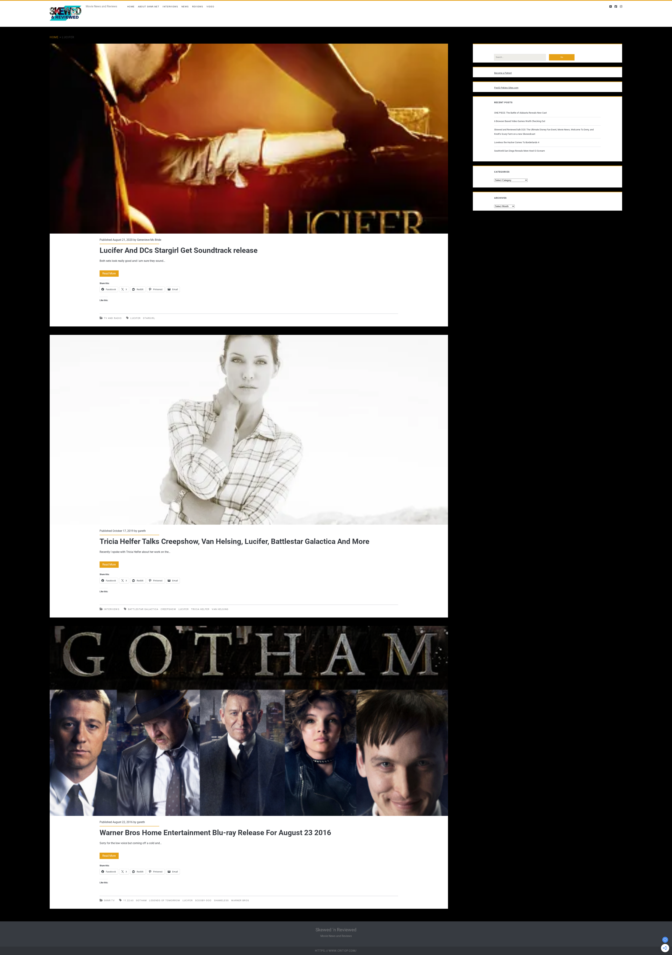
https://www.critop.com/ (336, 950)
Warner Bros (240, 900)
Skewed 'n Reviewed (336, 929)
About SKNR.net (148, 6)
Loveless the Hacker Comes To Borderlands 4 (516, 142)
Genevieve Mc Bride (149, 239)
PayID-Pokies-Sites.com (506, 87)
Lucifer (135, 318)
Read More (110, 274)
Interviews (170, 6)
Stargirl (149, 318)
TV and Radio (113, 318)
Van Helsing (220, 609)
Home (130, 6)
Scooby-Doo (203, 900)
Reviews (197, 6)
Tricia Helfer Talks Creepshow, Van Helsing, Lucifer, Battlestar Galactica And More (249, 430)
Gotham (141, 900)
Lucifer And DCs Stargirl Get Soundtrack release (249, 139)
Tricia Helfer (200, 609)
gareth (142, 531)
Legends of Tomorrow (164, 900)
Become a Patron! (503, 73)
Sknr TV (109, 900)
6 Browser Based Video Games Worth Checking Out (519, 121)
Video (210, 6)
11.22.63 (128, 900)
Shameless (221, 900)
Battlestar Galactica (143, 609)
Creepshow (168, 609)
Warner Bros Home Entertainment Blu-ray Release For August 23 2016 (249, 721)
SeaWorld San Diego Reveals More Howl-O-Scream (519, 150)
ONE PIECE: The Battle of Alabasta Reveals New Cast (520, 112)
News (185, 6)
